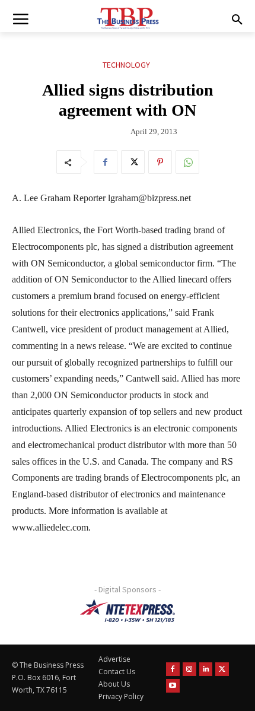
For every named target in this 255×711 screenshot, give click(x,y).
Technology (126, 64)
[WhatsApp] (187, 162)
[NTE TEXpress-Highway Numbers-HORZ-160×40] (127, 611)
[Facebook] (105, 162)
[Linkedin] (206, 669)
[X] (133, 162)
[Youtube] (173, 686)
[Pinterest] (160, 162)
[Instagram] (189, 669)
